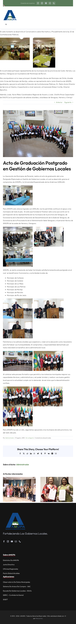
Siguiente (67, 102)
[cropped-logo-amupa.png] (10, 9)
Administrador (9, 438)
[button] (4, 489)
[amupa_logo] (15, 514)
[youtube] (45, 3)
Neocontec (39, 618)
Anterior (59, 102)
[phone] (53, 3)
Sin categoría (30, 438)
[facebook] (38, 3)
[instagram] (41, 3)
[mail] (49, 3)
